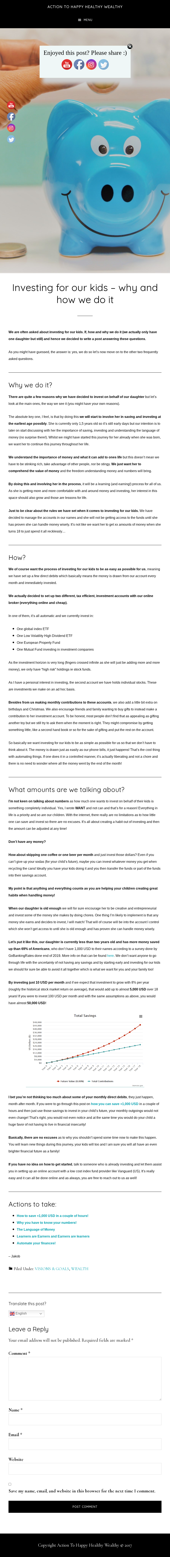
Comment (19, 1353)
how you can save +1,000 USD (114, 1104)
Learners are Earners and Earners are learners (53, 1236)
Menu (88, 20)
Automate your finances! (36, 1243)
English (21, 1313)
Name (15, 1410)
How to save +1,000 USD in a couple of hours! (52, 1216)
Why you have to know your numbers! (46, 1222)
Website (15, 1459)
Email (15, 1434)
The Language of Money (36, 1229)
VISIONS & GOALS (52, 1268)
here (110, 955)
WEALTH (80, 1268)
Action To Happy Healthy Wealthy (85, 6)
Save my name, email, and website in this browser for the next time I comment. (81, 1491)
